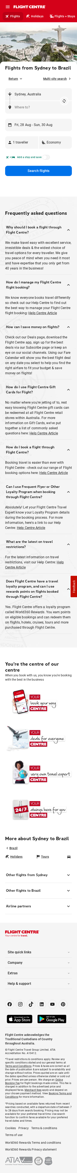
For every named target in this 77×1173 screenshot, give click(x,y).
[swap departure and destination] (64, 101)
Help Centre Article (42, 313)
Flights (15, 16)
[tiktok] (31, 1004)
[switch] (45, 158)
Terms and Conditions (18, 1066)
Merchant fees (33, 1090)
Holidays (37, 16)
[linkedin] (41, 1004)
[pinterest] (63, 1004)
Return (13, 78)
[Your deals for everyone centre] (38, 738)
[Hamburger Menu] (8, 7)
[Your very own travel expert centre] (38, 774)
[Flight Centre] (29, 7)
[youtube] (52, 1004)
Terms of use (13, 1135)
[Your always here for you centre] (38, 809)
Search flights (39, 171)
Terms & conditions (44, 1128)
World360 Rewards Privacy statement (31, 1149)
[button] (21, 142)
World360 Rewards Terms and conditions (33, 1142)
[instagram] (20, 1004)
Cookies (10, 1128)
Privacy (23, 1128)
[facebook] (9, 1004)
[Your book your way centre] (38, 703)
